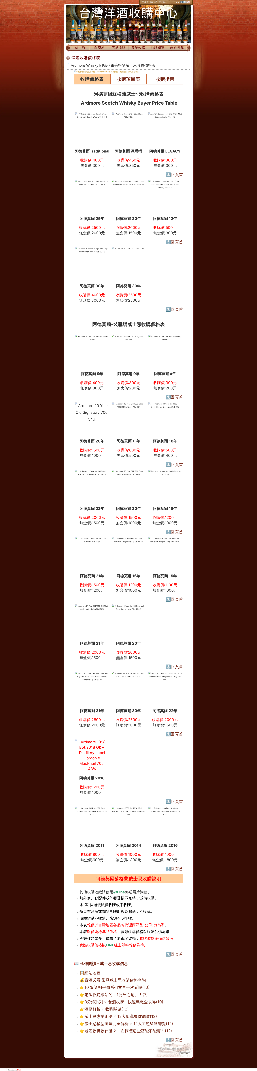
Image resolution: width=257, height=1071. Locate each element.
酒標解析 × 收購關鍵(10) (106, 1009)
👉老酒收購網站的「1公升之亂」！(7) (114, 994)
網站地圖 (92, 972)
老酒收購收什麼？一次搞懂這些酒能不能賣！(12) (128, 1030)
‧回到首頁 (144, 2)
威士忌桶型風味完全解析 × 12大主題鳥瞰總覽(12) (128, 1023)
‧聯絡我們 (153, 2)
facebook (181, 2)
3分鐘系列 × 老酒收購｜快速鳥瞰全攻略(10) (123, 1001)
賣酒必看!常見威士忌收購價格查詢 (115, 980)
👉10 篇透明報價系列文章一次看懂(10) (115, 987)
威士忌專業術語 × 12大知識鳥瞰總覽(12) (120, 1016)
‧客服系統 (162, 2)
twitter (184, 2)
